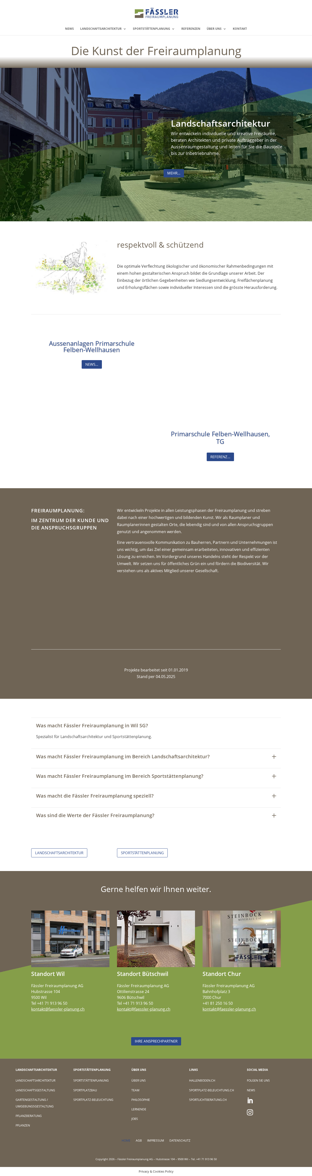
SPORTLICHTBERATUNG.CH (208, 1100)
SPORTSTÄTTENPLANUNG (151, 29)
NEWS (69, 29)
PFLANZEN (23, 1125)
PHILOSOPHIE (140, 1100)
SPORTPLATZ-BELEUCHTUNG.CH (211, 1090)
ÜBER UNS (214, 29)
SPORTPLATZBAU (85, 1090)
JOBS (134, 1119)
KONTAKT (240, 29)
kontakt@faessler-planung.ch (58, 1009)
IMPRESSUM (155, 1141)
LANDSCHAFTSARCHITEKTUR (101, 29)
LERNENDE (138, 1109)
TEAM (135, 1090)
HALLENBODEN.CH (202, 1080)
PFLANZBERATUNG (29, 1116)
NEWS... (91, 364)
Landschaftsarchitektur (220, 123)
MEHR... (173, 173)
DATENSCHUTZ (179, 1141)
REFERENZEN (190, 29)
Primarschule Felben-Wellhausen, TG (220, 437)
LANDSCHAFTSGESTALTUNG (35, 1090)
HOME (126, 1141)
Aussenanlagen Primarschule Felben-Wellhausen (92, 346)
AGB (139, 1141)
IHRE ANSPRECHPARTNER (156, 1041)
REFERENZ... (220, 456)
